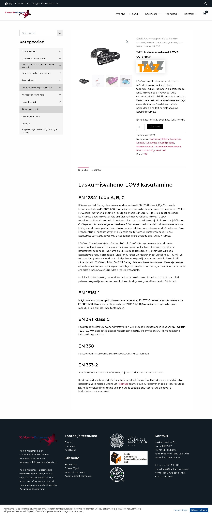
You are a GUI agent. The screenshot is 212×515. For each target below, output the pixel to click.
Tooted (68, 442)
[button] (205, 3)
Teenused (171, 14)
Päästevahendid (144, 146)
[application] (139, 14)
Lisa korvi (155, 126)
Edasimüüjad (72, 468)
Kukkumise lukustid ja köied (162, 42)
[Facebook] (6, 3)
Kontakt (189, 14)
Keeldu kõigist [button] (180, 510)
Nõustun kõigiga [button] (199, 510)
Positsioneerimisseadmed (167, 146)
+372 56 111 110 (22, 3)
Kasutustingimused (75, 472)
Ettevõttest (71, 464)
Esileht (139, 38)
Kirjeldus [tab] (83, 170)
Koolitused (151, 14)
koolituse (123, 383)
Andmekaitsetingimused (78, 476)
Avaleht (120, 14)
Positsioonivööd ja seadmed (151, 150)
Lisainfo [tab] (96, 170)
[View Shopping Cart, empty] (204, 14)
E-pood (133, 14)
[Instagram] (10, 3)
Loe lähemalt (76, 511)
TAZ (145, 154)
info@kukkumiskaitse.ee (45, 3)
